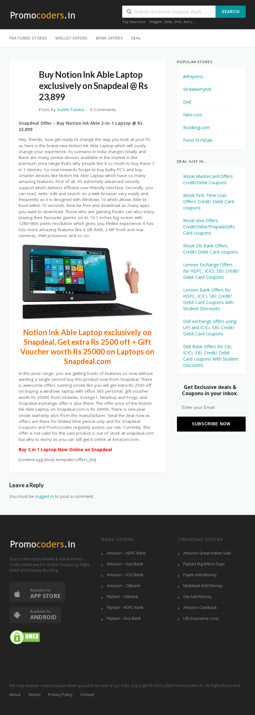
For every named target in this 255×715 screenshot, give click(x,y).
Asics (187, 21)
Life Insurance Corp (201, 618)
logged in (44, 496)
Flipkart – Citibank (122, 596)
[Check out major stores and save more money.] (42, 15)
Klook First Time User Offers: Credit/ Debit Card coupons (208, 201)
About (15, 694)
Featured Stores (28, 38)
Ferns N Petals (198, 140)
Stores (34, 694)
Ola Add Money (197, 596)
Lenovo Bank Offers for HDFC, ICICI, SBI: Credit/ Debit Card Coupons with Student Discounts (208, 299)
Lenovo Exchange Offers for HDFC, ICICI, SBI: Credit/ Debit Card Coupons (211, 271)
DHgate (156, 21)
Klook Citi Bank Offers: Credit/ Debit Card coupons (210, 249)
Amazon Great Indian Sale (207, 553)
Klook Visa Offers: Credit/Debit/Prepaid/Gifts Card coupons (209, 226)
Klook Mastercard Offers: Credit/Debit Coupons (208, 179)
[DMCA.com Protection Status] (24, 636)
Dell (177, 21)
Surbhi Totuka (70, 109)
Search (231, 11)
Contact (87, 694)
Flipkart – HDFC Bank (125, 607)
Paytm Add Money (199, 574)
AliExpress (193, 76)
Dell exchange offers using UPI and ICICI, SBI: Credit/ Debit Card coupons (209, 327)
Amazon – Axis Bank (125, 564)
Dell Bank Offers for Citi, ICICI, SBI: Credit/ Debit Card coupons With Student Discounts (210, 355)
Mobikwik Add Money (202, 585)
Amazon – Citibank (123, 585)
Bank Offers (109, 38)
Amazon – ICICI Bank (125, 574)
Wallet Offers (71, 38)
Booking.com (196, 127)
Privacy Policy (60, 694)
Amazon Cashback (200, 607)
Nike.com (192, 115)
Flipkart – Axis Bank (124, 618)
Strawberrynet (197, 89)
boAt (168, 21)
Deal (136, 38)
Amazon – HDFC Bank (126, 553)
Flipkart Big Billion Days (204, 564)
